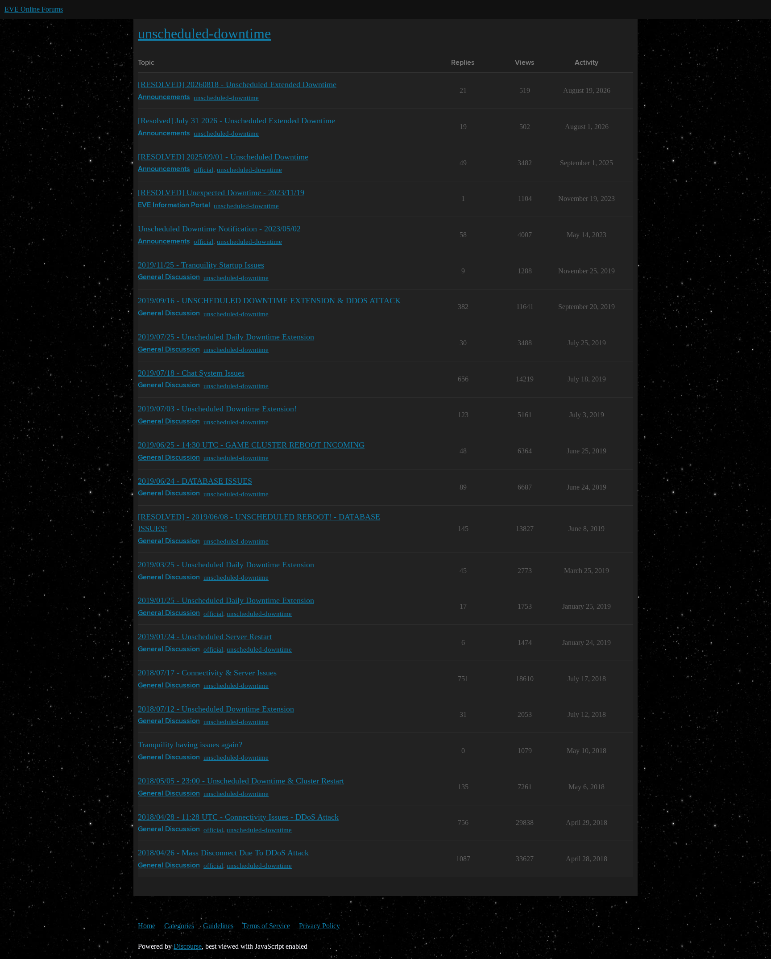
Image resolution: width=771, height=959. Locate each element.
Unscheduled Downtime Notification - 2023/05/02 (219, 228)
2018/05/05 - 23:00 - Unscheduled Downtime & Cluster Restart (241, 780)
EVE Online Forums (33, 9)
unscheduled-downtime (226, 97)
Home (146, 926)
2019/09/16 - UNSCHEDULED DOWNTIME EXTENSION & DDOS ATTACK (269, 300)
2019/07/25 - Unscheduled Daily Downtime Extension (226, 336)
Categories (179, 926)
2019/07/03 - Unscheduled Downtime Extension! (217, 408)
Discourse (188, 946)
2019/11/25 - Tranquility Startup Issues (201, 264)
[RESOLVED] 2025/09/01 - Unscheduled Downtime (223, 156)
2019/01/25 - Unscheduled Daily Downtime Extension (226, 600)
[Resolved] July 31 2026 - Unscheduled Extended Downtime (236, 120)
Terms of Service (266, 926)
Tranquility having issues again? (190, 744)
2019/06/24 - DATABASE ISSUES (195, 481)
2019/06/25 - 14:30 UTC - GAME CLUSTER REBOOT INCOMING (251, 444)
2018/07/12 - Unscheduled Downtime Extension (216, 708)
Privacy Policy (319, 926)
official (203, 169)
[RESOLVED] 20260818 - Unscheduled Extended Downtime (237, 84)
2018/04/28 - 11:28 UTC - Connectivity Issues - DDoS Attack (238, 816)
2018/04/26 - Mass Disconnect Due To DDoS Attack (223, 852)
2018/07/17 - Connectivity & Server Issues (207, 672)
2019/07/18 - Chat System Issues (191, 373)
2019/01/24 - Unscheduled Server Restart (205, 636)
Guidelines (218, 926)
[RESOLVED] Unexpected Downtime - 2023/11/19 (221, 192)
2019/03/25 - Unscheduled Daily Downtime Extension (226, 564)
